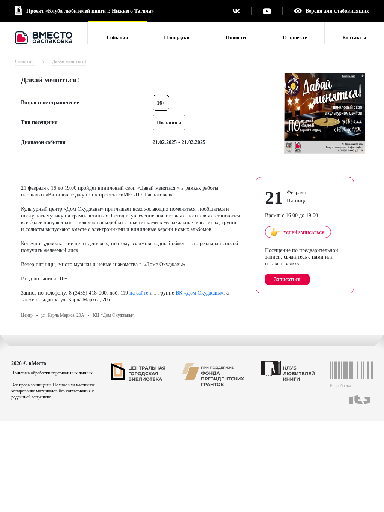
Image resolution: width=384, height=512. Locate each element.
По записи (169, 123)
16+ (161, 103)
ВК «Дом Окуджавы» (200, 293)
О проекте (295, 37)
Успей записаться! (305, 233)
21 (274, 197)
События (117, 37)
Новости (236, 37)
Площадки (176, 37)
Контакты (354, 37)
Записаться (287, 279)
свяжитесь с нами (304, 257)
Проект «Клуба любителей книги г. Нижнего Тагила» (90, 11)
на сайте (138, 293)
